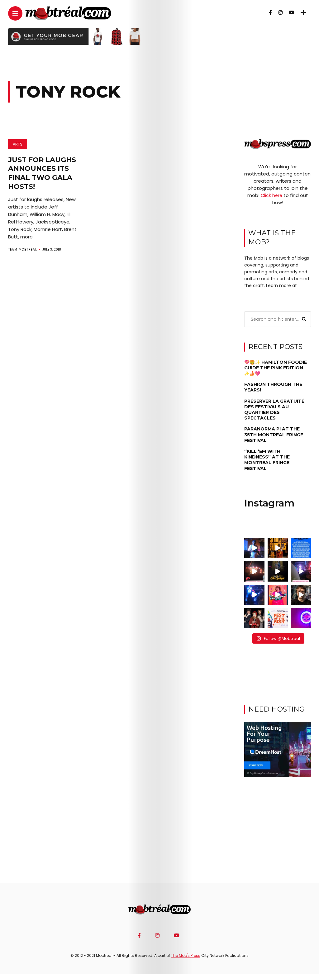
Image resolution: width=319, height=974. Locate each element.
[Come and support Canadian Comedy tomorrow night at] (278, 571)
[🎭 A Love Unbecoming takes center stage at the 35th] (254, 618)
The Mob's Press (185, 955)
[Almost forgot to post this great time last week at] (254, 571)
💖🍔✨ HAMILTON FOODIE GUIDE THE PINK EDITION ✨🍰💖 (275, 367)
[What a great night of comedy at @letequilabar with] (254, 548)
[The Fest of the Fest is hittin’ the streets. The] (278, 618)
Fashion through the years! (273, 387)
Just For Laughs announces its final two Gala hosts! (42, 173)
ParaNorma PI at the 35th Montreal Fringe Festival (273, 434)
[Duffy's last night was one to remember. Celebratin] (254, 595)
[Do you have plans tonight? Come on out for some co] (278, 548)
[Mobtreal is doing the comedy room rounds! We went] (301, 618)
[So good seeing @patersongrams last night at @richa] (301, 571)
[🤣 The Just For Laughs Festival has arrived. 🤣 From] (301, 548)
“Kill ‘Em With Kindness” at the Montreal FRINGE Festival (267, 460)
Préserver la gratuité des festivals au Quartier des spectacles (274, 409)
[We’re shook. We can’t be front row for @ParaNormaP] (278, 595)
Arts (17, 144)
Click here (271, 195)
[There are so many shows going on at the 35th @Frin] (301, 595)
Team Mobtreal (22, 249)
